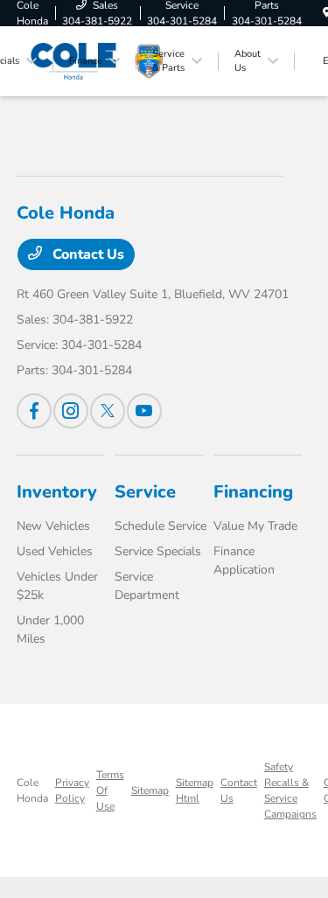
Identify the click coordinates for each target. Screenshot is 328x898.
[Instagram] (70, 410)
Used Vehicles (55, 551)
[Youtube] (144, 410)
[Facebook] (34, 410)
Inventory (57, 492)
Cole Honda (32, 790)
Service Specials (158, 551)
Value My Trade (255, 526)
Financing (253, 492)
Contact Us (86, 254)
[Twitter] (107, 410)
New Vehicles (53, 526)
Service (145, 492)
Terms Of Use (110, 790)
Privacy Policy (72, 790)
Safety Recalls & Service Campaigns (290, 790)
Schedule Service (160, 526)
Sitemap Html (194, 790)
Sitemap (150, 790)
